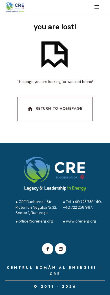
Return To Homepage (59, 108)
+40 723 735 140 (86, 201)
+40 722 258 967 (77, 207)
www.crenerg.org (81, 221)
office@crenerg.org (36, 221)
